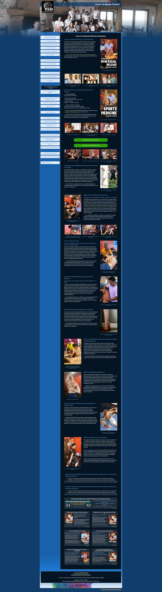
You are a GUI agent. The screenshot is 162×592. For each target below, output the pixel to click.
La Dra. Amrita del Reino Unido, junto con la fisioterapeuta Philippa (80, 54)
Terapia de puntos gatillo (89, 442)
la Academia (77, 574)
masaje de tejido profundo (90, 206)
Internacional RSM (85, 574)
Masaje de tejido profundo (101, 442)
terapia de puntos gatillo (103, 206)
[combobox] (117, 1)
